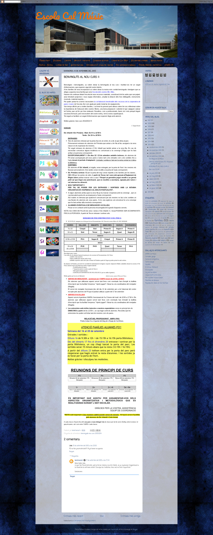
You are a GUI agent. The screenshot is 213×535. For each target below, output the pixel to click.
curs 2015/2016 (157, 214)
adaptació (163, 201)
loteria (159, 230)
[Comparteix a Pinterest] (99, 430)
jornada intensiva (158, 227)
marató (167, 229)
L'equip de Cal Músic (119, 60)
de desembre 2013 (156, 147)
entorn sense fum (155, 218)
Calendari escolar (100, 60)
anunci (161, 203)
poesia (154, 232)
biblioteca (167, 205)
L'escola (67, 60)
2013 (149, 145)
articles (168, 203)
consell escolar (167, 212)
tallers (163, 240)
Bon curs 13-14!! (154, 169)
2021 (149, 120)
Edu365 (147, 264)
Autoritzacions (77, 65)
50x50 (147, 201)
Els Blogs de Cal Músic (156, 159)
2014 (149, 141)
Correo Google (149, 262)
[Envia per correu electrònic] (91, 430)
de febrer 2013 (155, 185)
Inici (102, 516)
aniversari (154, 203)
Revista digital (156, 60)
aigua (170, 201)
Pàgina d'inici (44, 60)
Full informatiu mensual (126, 65)
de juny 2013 (154, 173)
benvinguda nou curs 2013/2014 (91, 433)
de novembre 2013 (156, 150)
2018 (149, 129)
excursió (171, 218)
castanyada (152, 209)
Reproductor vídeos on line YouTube (156, 283)
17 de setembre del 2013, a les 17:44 (97, 460)
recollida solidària (158, 236)
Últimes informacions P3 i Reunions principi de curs (161, 163)
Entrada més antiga (130, 516)
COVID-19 (169, 65)
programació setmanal (164, 234)
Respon (71, 451)
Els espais (57, 60)
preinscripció (170, 232)
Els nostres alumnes (139, 60)
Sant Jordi (164, 238)
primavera (151, 234)
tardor (158, 243)
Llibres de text (62, 65)
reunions (168, 236)
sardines (155, 240)
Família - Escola (46, 65)
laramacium (79, 460)
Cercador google (150, 256)
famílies (158, 220)
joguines (147, 227)
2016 (149, 135)
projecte (147, 236)
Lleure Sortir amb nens (153, 275)
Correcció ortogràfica (152, 259)
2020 (150, 123)
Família (149, 221)
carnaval (171, 207)
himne (157, 225)
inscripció (169, 225)
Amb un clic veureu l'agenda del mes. (157, 84)
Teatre (165, 243)
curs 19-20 (148, 214)
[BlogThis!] (93, 430)
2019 (149, 126)
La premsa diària (151, 272)
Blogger (135, 529)
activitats (154, 201)
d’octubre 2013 (154, 153)
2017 (149, 132)
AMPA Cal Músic (150, 254)
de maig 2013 (154, 176)
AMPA (147, 203)
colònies (157, 212)
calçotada (150, 207)
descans (149, 216)
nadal (147, 232)
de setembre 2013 (156, 156)
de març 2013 (154, 182)
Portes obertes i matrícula (150, 65)
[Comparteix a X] (95, 430)
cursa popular (169, 214)
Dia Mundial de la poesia (160, 216)
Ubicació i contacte (82, 60)
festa (171, 220)
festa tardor (165, 223)
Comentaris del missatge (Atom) (85, 521)
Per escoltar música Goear (154, 278)
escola (165, 218)
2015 (149, 138)
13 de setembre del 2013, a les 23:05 (85, 446)
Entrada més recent (73, 516)
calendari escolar (160, 208)
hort (163, 225)
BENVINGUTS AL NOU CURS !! (159, 166)
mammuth (114, 529)
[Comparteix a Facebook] (97, 430)
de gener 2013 (154, 188)
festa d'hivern (153, 223)
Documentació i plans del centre (99, 65)
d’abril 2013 (153, 179)
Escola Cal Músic (69, 15)
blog (173, 205)
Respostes (75, 456)
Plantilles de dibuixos (152, 280)
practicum (161, 232)
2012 (149, 192)
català (161, 210)
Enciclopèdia (149, 270)
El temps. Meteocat (151, 267)
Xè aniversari (157, 245)
